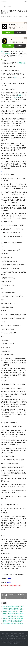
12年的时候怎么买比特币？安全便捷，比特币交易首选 (13, 609)
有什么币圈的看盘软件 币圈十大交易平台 (13, 606)
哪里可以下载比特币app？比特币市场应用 (13, 618)
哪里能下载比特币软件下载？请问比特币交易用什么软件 (13, 613)
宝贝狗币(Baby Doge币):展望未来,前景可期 (13, 611)
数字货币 (7, 54)
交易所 (23, 63)
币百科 (9, 6)
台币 (15, 77)
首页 (5, 6)
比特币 (16, 97)
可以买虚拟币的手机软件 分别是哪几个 (13, 621)
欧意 (2, 51)
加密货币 (20, 95)
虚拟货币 (18, 63)
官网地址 (20, 32)
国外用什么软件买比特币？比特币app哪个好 (13, 616)
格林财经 (15, 642)
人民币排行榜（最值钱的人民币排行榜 (13, 623)
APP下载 (8, 32)
